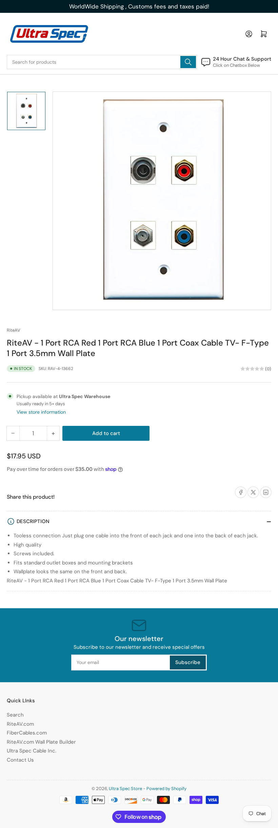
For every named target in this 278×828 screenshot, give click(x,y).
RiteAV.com (20, 724)
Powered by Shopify (166, 788)
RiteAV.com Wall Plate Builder (41, 742)
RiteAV (13, 330)
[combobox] (102, 62)
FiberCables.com (27, 732)
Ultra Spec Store (125, 788)
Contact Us (20, 760)
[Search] (188, 62)
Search (15, 714)
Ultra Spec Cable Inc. (31, 750)
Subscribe (187, 662)
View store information (41, 412)
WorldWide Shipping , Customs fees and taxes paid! (139, 6)
